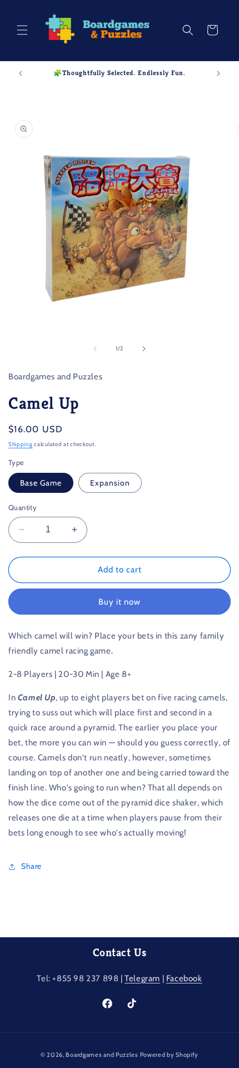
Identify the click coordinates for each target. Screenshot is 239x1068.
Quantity (22, 507)
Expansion (110, 483)
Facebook (184, 978)
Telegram (142, 978)
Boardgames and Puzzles (102, 1055)
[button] (22, 30)
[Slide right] (144, 349)
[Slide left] (95, 349)
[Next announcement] (218, 73)
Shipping (20, 444)
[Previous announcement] (20, 73)
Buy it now (119, 602)
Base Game (41, 483)
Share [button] (31, 866)
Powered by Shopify (169, 1055)
